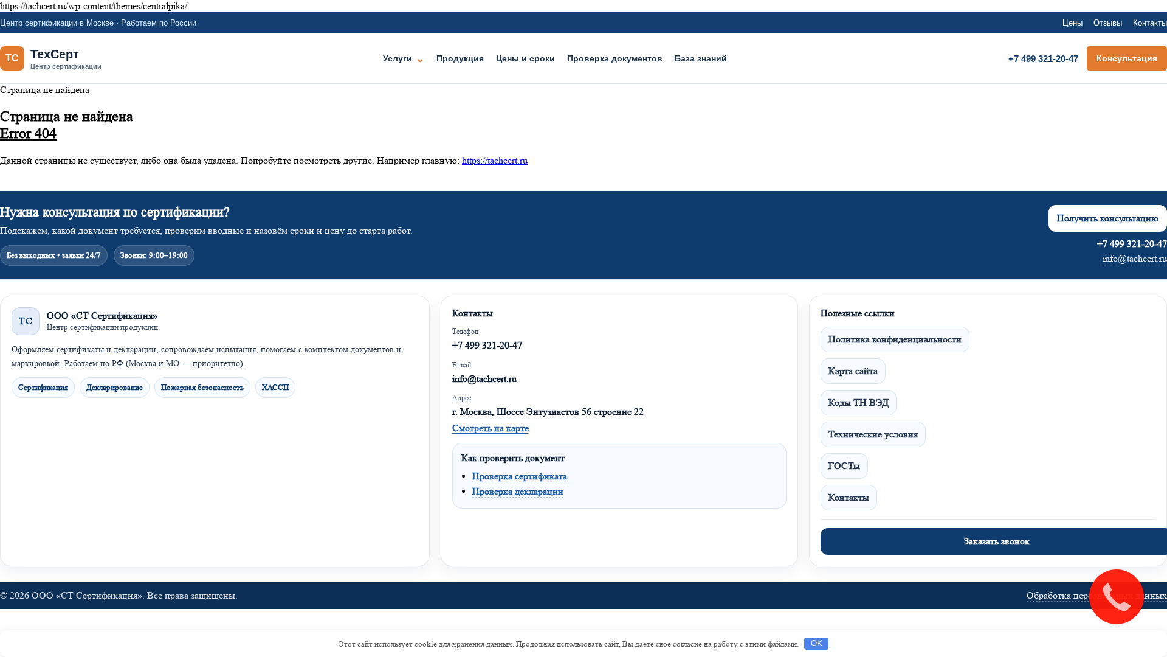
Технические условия (873, 434)
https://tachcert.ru (495, 160)
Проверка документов (615, 58)
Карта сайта (853, 371)
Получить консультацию (1107, 218)
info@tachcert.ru (1135, 258)
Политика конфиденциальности (895, 339)
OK (816, 643)
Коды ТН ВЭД (858, 402)
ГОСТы (844, 465)
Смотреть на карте (490, 428)
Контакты (1150, 22)
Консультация (1126, 58)
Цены (1072, 22)
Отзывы (1107, 22)
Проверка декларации (517, 491)
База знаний (701, 58)
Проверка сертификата (519, 476)
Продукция (460, 58)
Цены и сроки (525, 58)
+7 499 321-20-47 (1043, 59)
